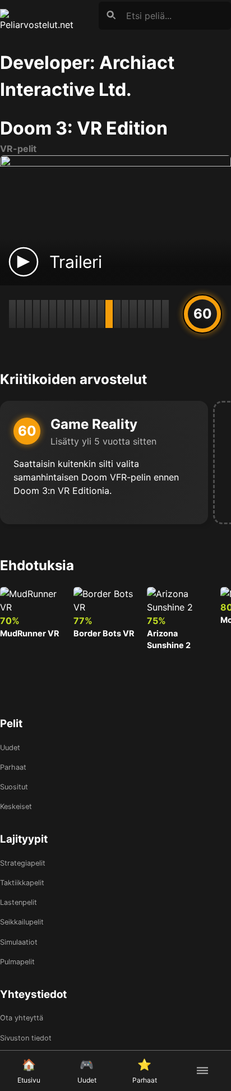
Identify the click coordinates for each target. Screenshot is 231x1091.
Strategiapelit (22, 863)
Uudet (10, 747)
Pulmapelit (17, 962)
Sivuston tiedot (26, 1038)
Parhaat (13, 767)
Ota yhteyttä (21, 1018)
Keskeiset (16, 806)
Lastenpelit (18, 902)
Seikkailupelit (22, 922)
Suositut (14, 787)
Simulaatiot (19, 942)
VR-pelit (18, 148)
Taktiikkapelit (22, 883)
